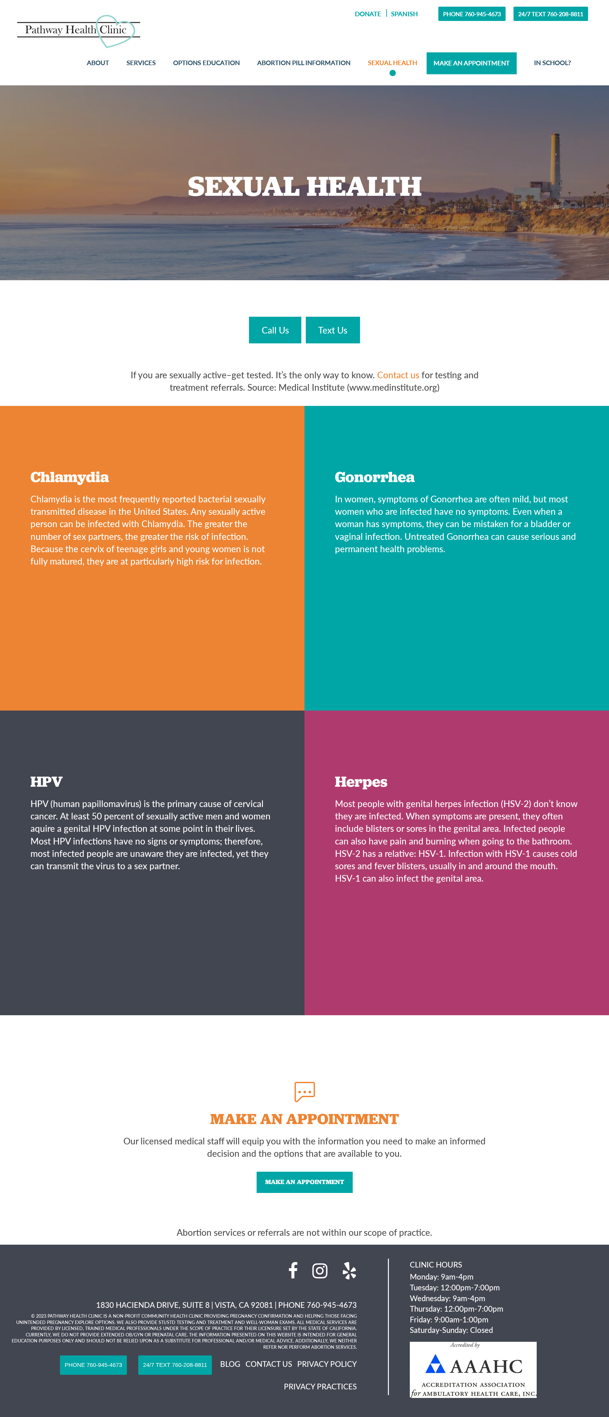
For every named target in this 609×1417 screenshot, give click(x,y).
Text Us (332, 330)
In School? (552, 62)
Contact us (398, 374)
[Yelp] (349, 1271)
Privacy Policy (327, 1363)
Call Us (275, 330)
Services (141, 62)
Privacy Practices (320, 1386)
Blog (230, 1363)
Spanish (404, 13)
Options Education (206, 62)
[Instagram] (319, 1271)
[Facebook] (293, 1271)
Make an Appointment (304, 1182)
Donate (368, 13)
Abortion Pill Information (303, 62)
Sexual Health (392, 62)
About (98, 62)
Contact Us (269, 1363)
